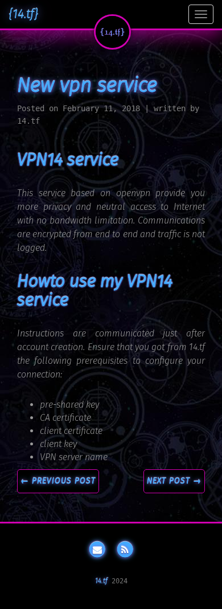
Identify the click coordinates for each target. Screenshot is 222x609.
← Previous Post (58, 481)
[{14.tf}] (112, 32)
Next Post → (174, 481)
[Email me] (97, 550)
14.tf (101, 581)
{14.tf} (23, 14)
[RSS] (125, 550)
